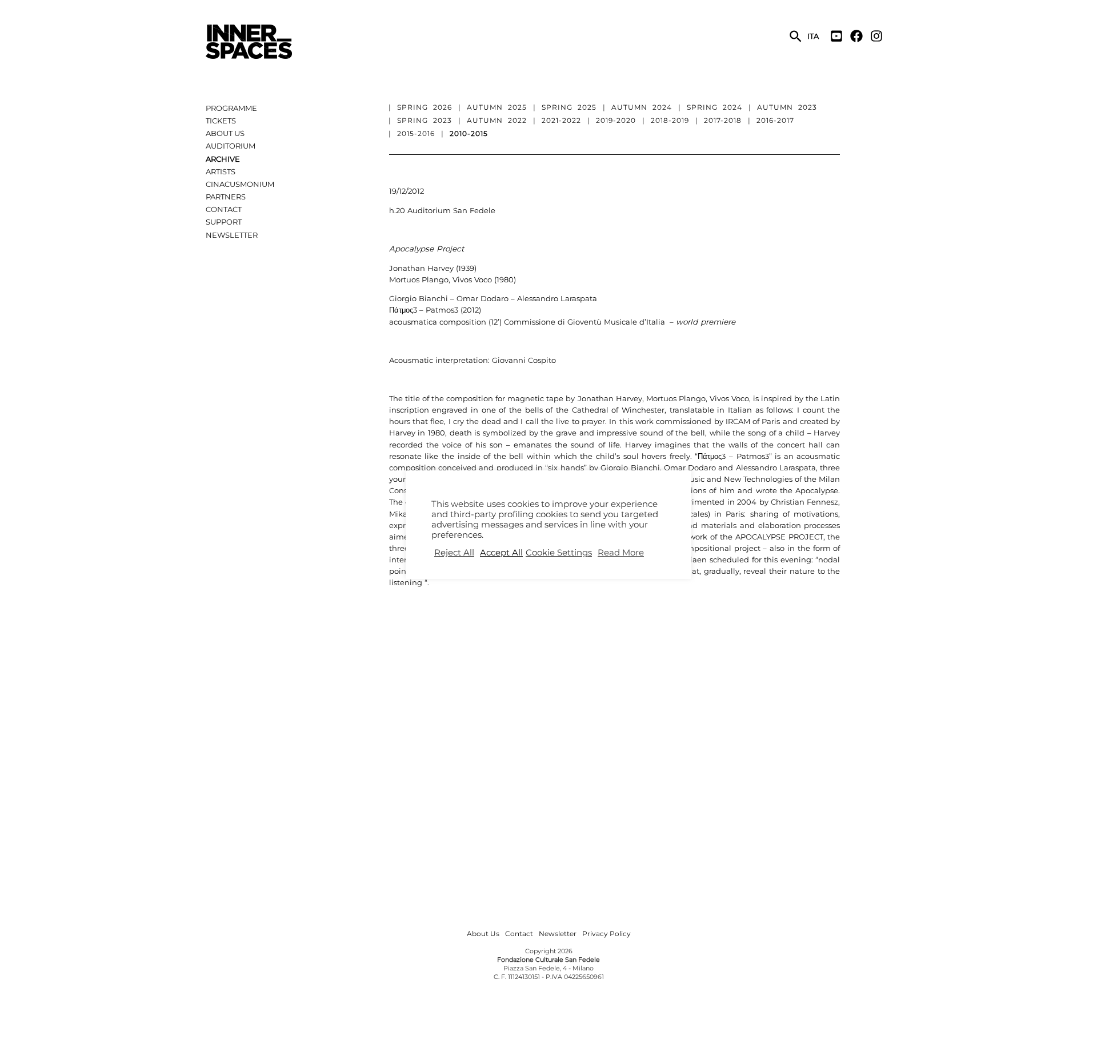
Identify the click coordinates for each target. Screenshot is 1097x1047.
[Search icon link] (796, 37)
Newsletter (232, 234)
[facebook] (859, 36)
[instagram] (878, 36)
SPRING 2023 (424, 120)
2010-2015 (469, 133)
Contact (224, 209)
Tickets (221, 120)
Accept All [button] (501, 553)
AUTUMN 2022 (497, 120)
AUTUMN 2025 (497, 107)
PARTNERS (226, 196)
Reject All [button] (454, 553)
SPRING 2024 (714, 107)
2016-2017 (775, 120)
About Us (225, 133)
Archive (223, 158)
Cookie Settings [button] (559, 553)
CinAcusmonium (240, 184)
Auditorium (230, 145)
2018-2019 (670, 120)
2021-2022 (561, 120)
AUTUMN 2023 (787, 107)
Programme (231, 108)
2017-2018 (723, 120)
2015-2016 (416, 133)
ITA (813, 36)
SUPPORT (224, 221)
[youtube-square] (839, 36)
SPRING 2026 (424, 107)
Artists (220, 171)
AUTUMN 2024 (641, 107)
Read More (621, 553)
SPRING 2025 (569, 107)
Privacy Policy (606, 933)
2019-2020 (616, 120)
